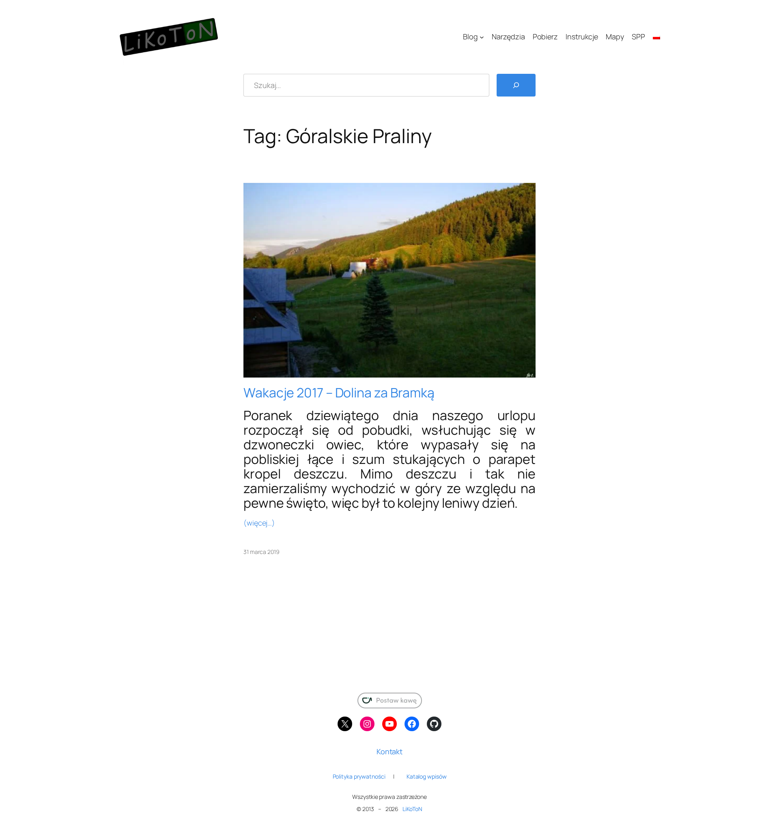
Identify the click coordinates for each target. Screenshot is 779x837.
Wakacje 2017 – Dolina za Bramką (339, 392)
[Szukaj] (516, 85)
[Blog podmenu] (482, 37)
